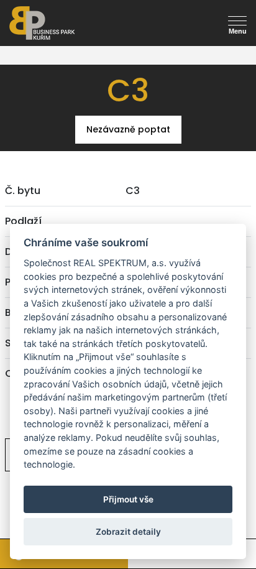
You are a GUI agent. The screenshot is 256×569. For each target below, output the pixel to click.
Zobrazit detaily (128, 532)
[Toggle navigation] (20, 43)
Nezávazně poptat (128, 129)
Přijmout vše (128, 499)
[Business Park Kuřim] (65, 23)
